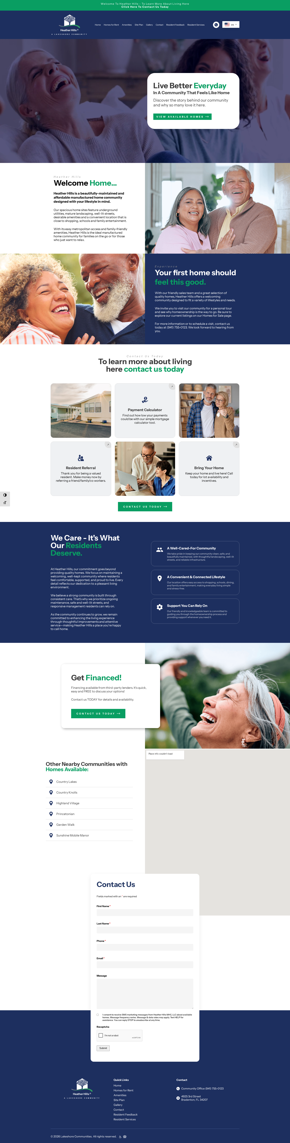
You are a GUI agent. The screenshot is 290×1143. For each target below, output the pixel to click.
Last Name (103, 923)
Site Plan (139, 24)
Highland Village (67, 803)
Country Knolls (66, 792)
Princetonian (65, 814)
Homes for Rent (111, 24)
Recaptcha (103, 1026)
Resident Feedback (175, 24)
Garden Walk (65, 824)
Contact (159, 24)
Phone (101, 940)
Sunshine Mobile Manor (72, 835)
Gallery (149, 24)
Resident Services (196, 24)
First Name (104, 906)
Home (98, 24)
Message (102, 975)
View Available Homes (180, 116)
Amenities (127, 24)
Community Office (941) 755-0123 (202, 1088)
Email (101, 958)
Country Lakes (66, 782)
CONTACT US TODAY (142, 506)
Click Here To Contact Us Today (145, 6)
